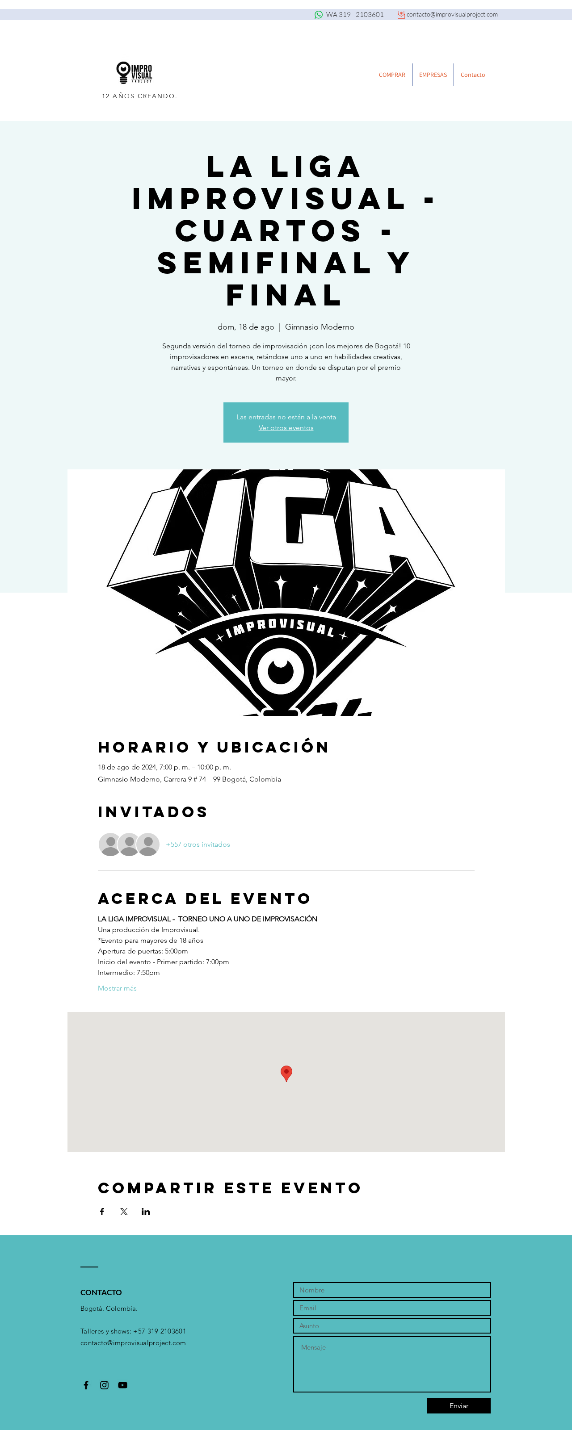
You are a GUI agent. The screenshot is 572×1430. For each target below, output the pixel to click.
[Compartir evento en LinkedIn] (146, 1211)
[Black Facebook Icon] (86, 1385)
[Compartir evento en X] (124, 1211)
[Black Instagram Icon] (104, 1385)
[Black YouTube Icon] (122, 1385)
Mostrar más (117, 988)
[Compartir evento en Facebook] (102, 1211)
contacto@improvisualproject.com (452, 14)
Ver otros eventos (286, 427)
